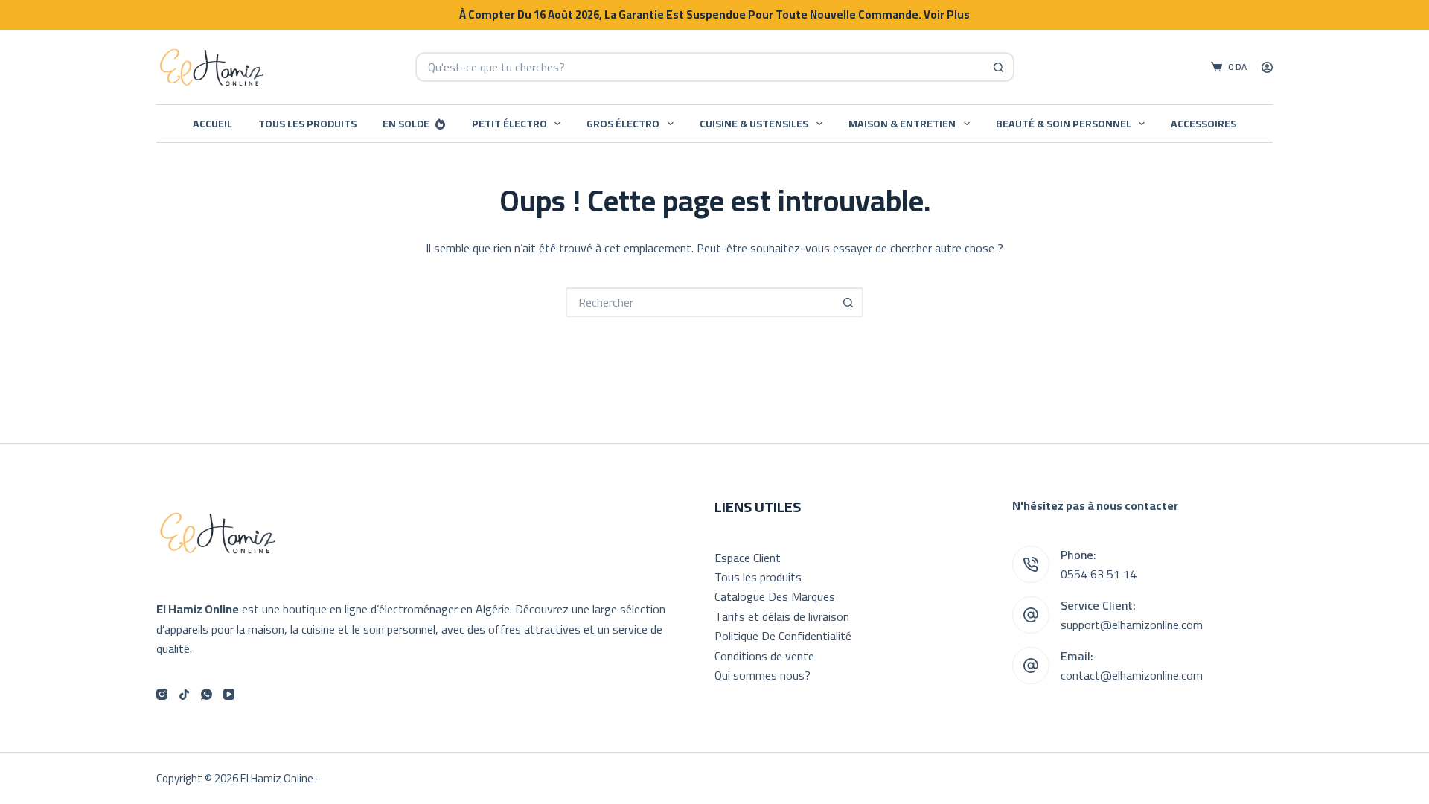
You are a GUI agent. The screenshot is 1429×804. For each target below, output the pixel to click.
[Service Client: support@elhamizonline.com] (1030, 615)
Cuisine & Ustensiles (754, 123)
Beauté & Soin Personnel (1063, 123)
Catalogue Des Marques (774, 596)
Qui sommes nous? (762, 675)
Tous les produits (307, 123)
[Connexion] (1267, 67)
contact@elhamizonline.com (1132, 675)
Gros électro (622, 123)
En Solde (406, 123)
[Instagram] (161, 694)
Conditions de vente (764, 656)
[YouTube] (228, 694)
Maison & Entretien (902, 123)
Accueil (212, 123)
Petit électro (509, 123)
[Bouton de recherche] (999, 67)
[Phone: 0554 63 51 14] (1030, 564)
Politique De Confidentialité (782, 636)
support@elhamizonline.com (1132, 624)
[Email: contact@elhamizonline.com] (1030, 665)
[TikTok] (184, 694)
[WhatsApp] (206, 694)
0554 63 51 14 (1099, 574)
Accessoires (1203, 123)
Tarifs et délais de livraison (781, 616)
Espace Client (747, 557)
